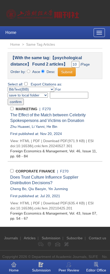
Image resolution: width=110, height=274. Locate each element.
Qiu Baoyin (37, 189)
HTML (25, 141)
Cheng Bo (18, 189)
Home (10, 32)
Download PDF (55, 141)
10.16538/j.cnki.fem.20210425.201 (44, 208)
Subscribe (75, 238)
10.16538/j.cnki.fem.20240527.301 (44, 146)
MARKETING (26, 109)
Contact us (97, 238)
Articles (30, 238)
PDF (36, 141)
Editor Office (96, 270)
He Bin (52, 126)
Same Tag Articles (40, 44)
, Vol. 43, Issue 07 (53, 213)
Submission (51, 238)
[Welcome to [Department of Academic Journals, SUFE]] (43, 13)
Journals (11, 238)
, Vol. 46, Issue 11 (53, 151)
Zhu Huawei (20, 126)
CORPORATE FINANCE (35, 171)
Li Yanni (38, 126)
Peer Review (69, 270)
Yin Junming (58, 189)
